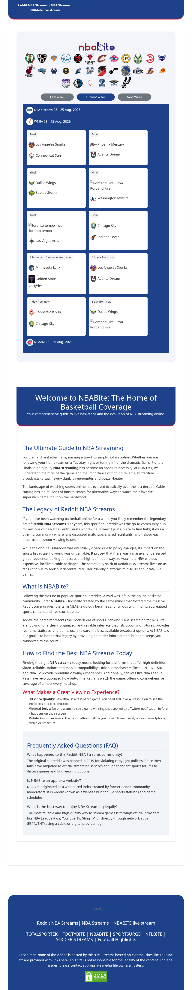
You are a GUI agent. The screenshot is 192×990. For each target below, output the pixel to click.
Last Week (57, 97)
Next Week (134, 97)
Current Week (96, 97)
